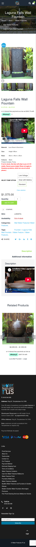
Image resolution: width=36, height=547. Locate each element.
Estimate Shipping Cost (9, 466)
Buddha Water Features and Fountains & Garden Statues (16, 485)
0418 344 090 (8, 504)
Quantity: (5, 199)
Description (27, 251)
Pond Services (6, 451)
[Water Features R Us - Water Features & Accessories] (16, 2)
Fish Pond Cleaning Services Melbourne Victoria (16, 494)
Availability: (6, 218)
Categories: (6, 223)
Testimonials (5, 456)
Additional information (22, 256)
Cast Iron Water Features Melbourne (13, 474)
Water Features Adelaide (9, 481)
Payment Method (7, 464)
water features (28, 405)
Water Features (21, 21)
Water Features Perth (8, 476)
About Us (4, 454)
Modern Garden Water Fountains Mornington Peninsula (15, 490)
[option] (17, 63)
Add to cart (9, 203)
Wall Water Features (10, 25)
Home (3, 21)
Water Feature (18, 232)
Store (11, 21)
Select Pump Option (8, 180)
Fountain (17, 229)
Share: (7, 239)
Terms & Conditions (8, 469)
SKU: (3, 214)
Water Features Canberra (9, 471)
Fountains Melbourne (8, 479)
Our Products (6, 461)
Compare (9, 209)
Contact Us (5, 459)
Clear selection (21, 190)
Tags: (3, 230)
